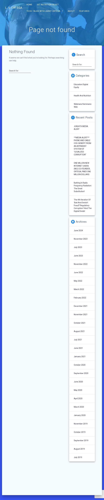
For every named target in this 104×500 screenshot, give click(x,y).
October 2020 (79, 365)
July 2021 (78, 340)
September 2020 (81, 373)
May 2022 (78, 281)
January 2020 (80, 415)
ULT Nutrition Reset (48, 5)
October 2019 (79, 432)
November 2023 (80, 239)
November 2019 (80, 424)
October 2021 (79, 323)
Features (84, 11)
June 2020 (78, 382)
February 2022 (80, 298)
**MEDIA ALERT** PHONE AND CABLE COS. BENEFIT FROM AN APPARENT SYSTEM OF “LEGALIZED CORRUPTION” (82, 146)
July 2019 (78, 457)
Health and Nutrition (82, 96)
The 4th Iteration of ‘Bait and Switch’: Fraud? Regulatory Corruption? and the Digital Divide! (83, 205)
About (71, 11)
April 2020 (78, 398)
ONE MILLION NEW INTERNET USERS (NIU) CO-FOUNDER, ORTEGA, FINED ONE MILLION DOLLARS (82, 168)
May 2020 (78, 390)
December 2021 (80, 306)
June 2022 (78, 272)
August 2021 (79, 331)
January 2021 (80, 356)
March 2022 (79, 289)
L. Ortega (13, 7)
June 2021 (78, 348)
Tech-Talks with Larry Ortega (43, 11)
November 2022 (80, 264)
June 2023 (78, 256)
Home (29, 5)
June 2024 (78, 230)
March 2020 (79, 407)
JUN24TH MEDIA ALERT (81, 127)
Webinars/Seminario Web (82, 105)
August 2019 (79, 449)
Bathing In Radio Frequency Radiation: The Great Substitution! (83, 187)
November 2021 (80, 314)
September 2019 (81, 440)
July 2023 (78, 247)
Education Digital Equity (81, 85)
